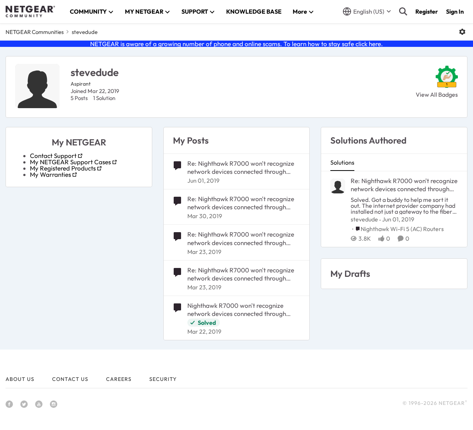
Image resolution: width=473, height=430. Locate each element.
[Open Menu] (462, 32)
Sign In (455, 11)
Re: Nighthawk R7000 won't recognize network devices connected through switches (240, 167)
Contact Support (53, 155)
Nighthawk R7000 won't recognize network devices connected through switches (236, 310)
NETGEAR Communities (35, 31)
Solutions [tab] (342, 162)
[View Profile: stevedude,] (337, 186)
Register (426, 11)
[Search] (403, 11)
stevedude (364, 219)
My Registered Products (63, 168)
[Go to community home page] (30, 11)
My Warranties (50, 174)
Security (163, 379)
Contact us (70, 379)
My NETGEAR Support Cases (70, 162)
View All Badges (437, 94)
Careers (119, 379)
